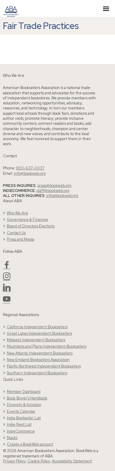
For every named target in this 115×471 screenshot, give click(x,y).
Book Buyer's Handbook (27, 398)
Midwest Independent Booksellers (36, 339)
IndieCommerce (21, 431)
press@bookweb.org (54, 185)
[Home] (11, 8)
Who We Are (17, 213)
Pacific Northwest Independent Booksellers (44, 366)
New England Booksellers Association (38, 359)
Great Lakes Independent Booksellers (39, 333)
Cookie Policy (38, 461)
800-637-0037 (30, 168)
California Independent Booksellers (37, 326)
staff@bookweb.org (53, 190)
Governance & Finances (27, 219)
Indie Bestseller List (24, 417)
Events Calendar (21, 411)
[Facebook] (7, 267)
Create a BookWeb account (30, 444)
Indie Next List (19, 424)
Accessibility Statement (72, 461)
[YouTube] (7, 301)
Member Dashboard (23, 391)
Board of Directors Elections (31, 226)
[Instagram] (7, 278)
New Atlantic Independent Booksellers (40, 353)
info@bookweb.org (30, 173)
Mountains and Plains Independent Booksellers (46, 346)
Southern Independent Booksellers (37, 372)
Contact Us (16, 232)
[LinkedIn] (7, 289)
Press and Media (20, 239)
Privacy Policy (14, 461)
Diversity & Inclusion (24, 404)
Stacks (12, 437)
